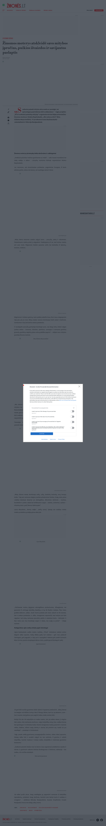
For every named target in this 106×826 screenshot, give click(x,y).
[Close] (79, 386)
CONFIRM (41, 433)
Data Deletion (44, 439)
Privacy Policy (61, 439)
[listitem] (53, 408)
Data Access (53, 439)
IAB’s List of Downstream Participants (67, 400)
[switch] (72, 411)
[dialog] (53, 413)
